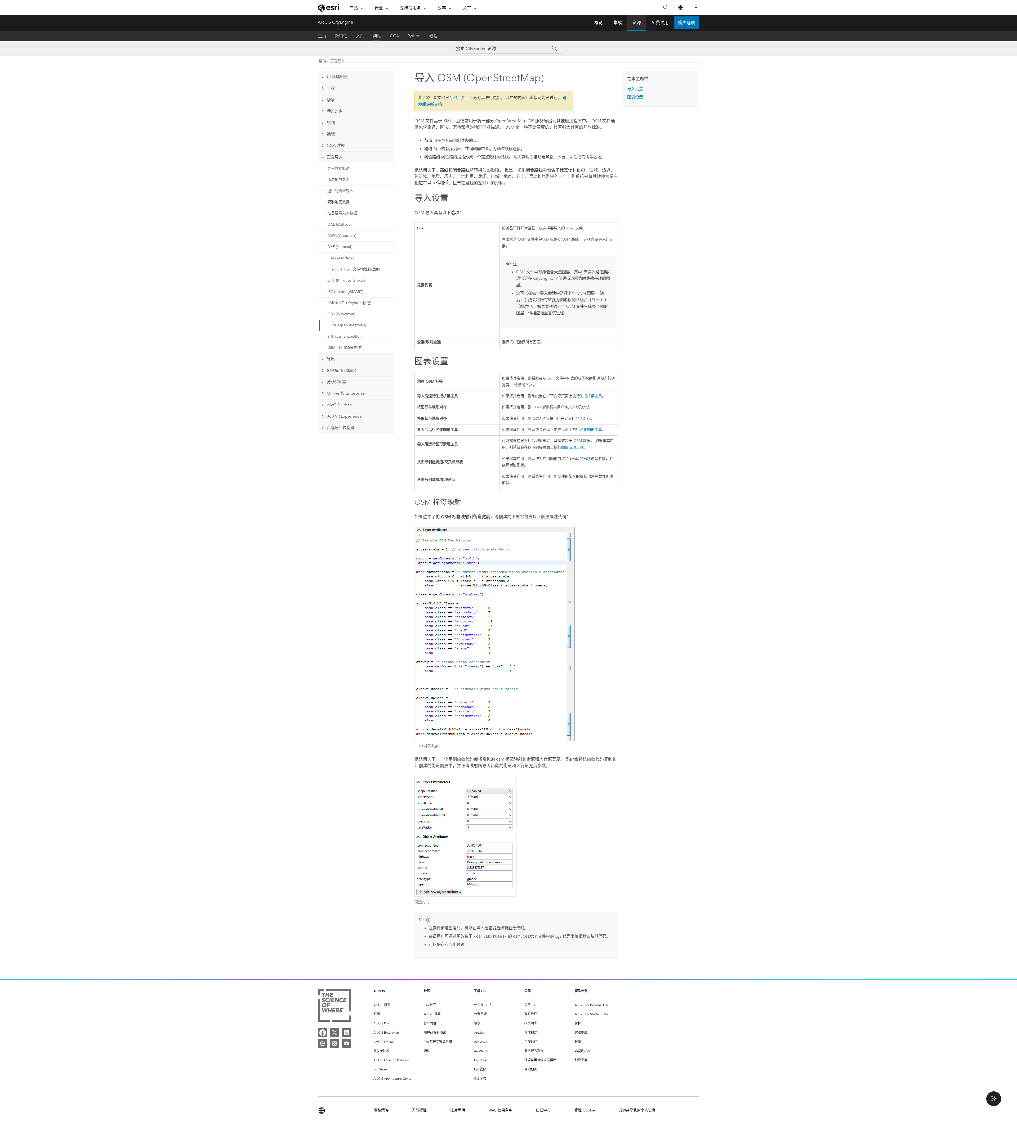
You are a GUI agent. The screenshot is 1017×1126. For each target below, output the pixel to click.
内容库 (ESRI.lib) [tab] (341, 370)
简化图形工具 (591, 429)
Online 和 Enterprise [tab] (346, 393)
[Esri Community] (322, 1043)
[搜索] (665, 7)
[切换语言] (680, 7)
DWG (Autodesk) (341, 235)
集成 (617, 22)
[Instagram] (334, 1043)
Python (414, 35)
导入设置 (635, 89)
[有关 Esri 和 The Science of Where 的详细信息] (334, 1006)
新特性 (341, 35)
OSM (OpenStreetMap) (346, 325)
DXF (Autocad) (339, 247)
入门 (360, 35)
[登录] (696, 7)
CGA (394, 35)
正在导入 (337, 61)
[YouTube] (346, 1043)
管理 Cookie (584, 1110)
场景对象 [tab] (335, 111)
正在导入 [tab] (335, 157)
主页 (322, 35)
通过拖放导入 (338, 179)
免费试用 (660, 22)
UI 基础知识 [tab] (337, 76)
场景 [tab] (331, 99)
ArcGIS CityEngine (335, 22)
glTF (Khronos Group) (346, 280)
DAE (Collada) (339, 224)
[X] (334, 1032)
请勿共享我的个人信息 (636, 1110)
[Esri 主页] (329, 7)
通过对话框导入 (340, 191)
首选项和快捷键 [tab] (341, 427)
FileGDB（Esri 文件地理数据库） (354, 269)
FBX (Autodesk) (340, 258)
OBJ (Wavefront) (341, 314)
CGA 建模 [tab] (336, 145)
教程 (433, 35)
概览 (598, 22)
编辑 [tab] (331, 134)
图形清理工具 (572, 447)
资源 (636, 22)
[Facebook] (322, 1032)
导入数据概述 (338, 168)
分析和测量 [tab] (337, 381)
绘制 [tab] (331, 122)
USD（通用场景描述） (346, 347)
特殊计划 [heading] (581, 991)
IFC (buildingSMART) (345, 292)
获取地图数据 (338, 202)
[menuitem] (394, 1005)
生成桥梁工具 (591, 396)
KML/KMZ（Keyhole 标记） (350, 303)
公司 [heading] (527, 991)
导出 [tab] (331, 358)
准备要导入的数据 (342, 213)
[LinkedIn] (346, 1032)
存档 (453, 97)
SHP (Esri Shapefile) (343, 336)
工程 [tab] (331, 88)
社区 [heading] (427, 991)
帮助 (377, 35)
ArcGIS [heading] (379, 991)
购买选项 (686, 22)
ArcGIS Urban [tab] (339, 405)
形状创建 (590, 458)
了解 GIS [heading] (480, 991)
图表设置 (635, 97)
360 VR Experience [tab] (344, 416)
